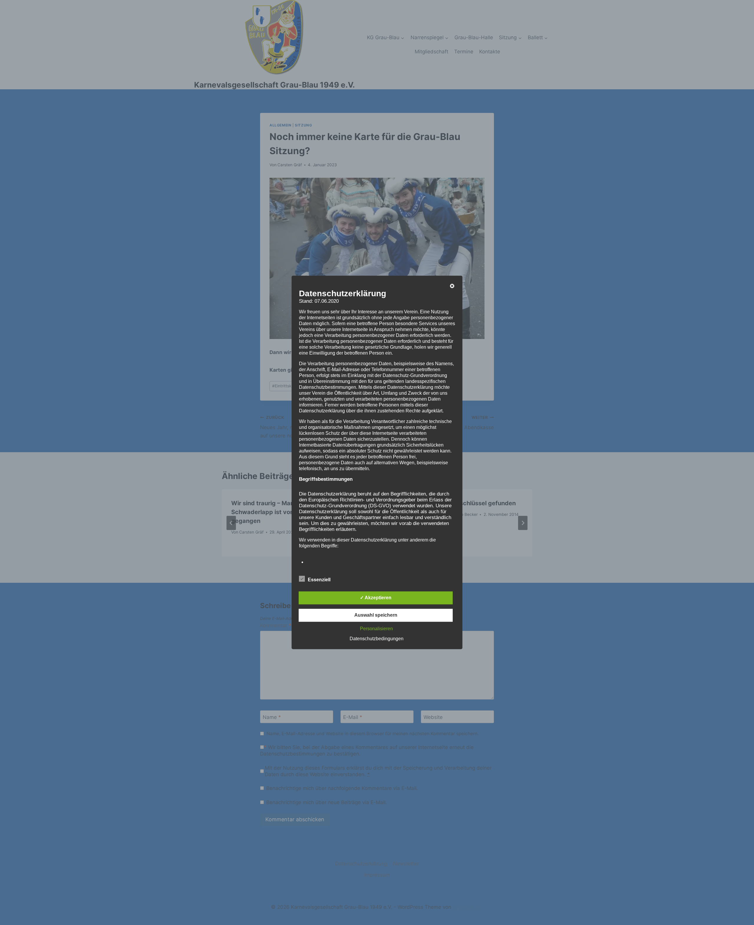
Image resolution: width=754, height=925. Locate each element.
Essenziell (319, 579)
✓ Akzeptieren (375, 597)
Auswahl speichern (375, 615)
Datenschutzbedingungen (377, 638)
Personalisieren (376, 628)
